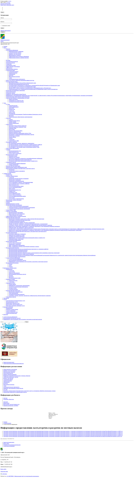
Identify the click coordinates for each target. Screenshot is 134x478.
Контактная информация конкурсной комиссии (20, 159)
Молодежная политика (14, 76)
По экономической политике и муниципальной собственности (24, 145)
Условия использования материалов (11, 444)
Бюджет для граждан (8, 378)
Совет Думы (12, 111)
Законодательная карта (11, 313)
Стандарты (11, 281)
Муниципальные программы (16, 212)
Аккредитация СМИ (14, 140)
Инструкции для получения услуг (14, 304)
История (8, 60)
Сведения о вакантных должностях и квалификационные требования (25, 158)
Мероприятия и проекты (15, 55)
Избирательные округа (14, 120)
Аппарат (8, 149)
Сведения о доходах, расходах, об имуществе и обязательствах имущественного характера (30, 225)
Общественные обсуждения (15, 215)
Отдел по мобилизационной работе (17, 196)
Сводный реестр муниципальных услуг (15, 300)
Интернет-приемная (8, 307)
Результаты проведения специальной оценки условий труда (23, 161)
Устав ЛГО (11, 108)
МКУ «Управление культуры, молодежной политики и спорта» (24, 246)
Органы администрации (12, 176)
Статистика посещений (9, 446)
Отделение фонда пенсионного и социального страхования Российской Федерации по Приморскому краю (34, 85)
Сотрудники (12, 271)
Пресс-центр (12, 188)
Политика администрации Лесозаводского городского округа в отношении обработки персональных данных (29, 390)
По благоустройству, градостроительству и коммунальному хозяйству (25, 144)
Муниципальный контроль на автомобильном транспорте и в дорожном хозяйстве (28, 249)
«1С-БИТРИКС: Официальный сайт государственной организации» (22, 476)
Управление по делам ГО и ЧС (16, 100)
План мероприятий (13, 293)
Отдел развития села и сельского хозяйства (19, 183)
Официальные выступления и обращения (19, 56)
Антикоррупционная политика (16, 101)
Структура (11, 110)
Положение (11, 169)
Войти (2, 12)
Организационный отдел (15, 150)
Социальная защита (13, 71)
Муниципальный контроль (12, 247)
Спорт (10, 77)
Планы (10, 264)
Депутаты (8, 118)
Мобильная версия (5, 40)
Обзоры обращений (13, 164)
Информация (9, 269)
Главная (5, 46)
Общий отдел (12, 191)
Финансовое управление (15, 179)
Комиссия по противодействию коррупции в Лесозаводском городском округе (27, 231)
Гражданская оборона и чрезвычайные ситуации (17, 98)
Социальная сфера (10, 70)
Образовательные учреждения (16, 239)
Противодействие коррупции (13, 166)
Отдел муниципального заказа (16, 186)
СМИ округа (9, 67)
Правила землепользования (9, 374)
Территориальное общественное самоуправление (18, 96)
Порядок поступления (14, 157)
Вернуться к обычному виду (7, 5)
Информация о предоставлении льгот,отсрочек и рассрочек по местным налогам (28, 261)
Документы (6, 298)
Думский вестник (13, 105)
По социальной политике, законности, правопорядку (21, 143)
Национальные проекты (12, 69)
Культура (11, 75)
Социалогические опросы (15, 52)
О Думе (8, 104)
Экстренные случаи (11, 65)
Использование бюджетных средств (17, 260)
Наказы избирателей (14, 123)
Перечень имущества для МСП (10, 405)
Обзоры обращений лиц (12, 312)
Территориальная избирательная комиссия (13, 363)
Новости (8, 49)
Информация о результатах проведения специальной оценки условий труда (27, 237)
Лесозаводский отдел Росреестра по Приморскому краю (22, 86)
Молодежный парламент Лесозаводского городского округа (20, 168)
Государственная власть (11, 81)
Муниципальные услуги (12, 301)
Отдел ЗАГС (12, 197)
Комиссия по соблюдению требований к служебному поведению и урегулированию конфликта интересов (34, 226)
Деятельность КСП (10, 283)
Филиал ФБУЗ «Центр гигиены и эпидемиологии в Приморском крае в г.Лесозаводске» (30, 88)
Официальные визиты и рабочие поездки (19, 57)
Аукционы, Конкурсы (8, 399)
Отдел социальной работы (15, 187)
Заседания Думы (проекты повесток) (17, 125)
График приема (12, 122)
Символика (9, 64)
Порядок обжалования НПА (15, 130)
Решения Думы (12, 128)
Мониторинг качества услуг (13, 303)
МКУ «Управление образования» (17, 245)
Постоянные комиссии (11, 142)
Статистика (11, 139)
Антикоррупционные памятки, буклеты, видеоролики (22, 222)
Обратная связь (4, 471)
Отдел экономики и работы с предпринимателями (21, 182)
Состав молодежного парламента (17, 171)
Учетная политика (13, 289)
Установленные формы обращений (17, 163)
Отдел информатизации (14, 193)
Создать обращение (10, 310)
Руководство (12, 109)
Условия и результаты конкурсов (16, 236)
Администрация (7, 173)
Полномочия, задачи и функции (13, 200)
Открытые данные (10, 93)
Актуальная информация (12, 50)
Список (11, 119)
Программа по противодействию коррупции (19, 220)
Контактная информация (15, 240)
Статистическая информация (13, 257)
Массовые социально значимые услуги (15, 305)
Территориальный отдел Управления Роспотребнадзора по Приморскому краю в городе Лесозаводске (33, 89)
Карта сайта (6, 443)
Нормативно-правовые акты (15, 291)
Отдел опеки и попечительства (16, 198)
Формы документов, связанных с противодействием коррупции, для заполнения (28, 223)
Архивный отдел (13, 192)
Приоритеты (9, 201)
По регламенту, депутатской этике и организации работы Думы (24, 147)
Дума (4, 103)
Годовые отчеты (13, 288)
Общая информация (13, 106)
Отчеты (11, 138)
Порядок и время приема (12, 309)
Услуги (5, 299)
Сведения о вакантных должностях (17, 234)
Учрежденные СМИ (11, 210)
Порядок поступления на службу (17, 235)
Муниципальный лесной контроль (17, 256)
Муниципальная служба (12, 154)
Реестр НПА (12, 129)
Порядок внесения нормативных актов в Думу (20, 133)
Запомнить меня (6, 25)
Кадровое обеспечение (11, 232)
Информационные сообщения (16, 51)
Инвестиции (6, 403)
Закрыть (3, 32)
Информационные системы (12, 203)
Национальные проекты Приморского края (16, 167)
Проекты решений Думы (15, 132)
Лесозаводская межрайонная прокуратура (19, 84)
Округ (4, 47)
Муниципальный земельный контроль (18, 251)
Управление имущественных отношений (18, 178)
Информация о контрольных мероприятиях (19, 285)
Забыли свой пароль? (6, 30)
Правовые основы (10, 279)
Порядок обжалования (14, 273)
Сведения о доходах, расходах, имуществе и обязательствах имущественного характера (30, 295)
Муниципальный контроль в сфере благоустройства (21, 254)
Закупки (11, 275)
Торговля (5, 401)
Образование (12, 74)
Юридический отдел (14, 152)
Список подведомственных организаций (18, 206)
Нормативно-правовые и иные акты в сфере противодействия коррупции (26, 218)
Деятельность (9, 124)
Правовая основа (13, 155)
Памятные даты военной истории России (16, 94)
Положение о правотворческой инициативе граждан (21, 134)
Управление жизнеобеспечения (16, 181)
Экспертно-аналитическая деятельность (18, 286)
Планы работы (12, 137)
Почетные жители (10, 62)
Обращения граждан (11, 162)
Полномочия (12, 113)
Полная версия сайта (5, 3)
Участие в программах (11, 211)
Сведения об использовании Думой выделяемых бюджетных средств (25, 114)
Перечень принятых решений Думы (17, 127)
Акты (10, 265)
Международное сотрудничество (17, 213)
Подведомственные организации (14, 205)
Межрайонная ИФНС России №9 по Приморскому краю (22, 82)
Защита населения (13, 99)
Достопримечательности (12, 61)
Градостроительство (11, 91)
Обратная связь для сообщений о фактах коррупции (21, 227)
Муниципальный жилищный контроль (18, 250)
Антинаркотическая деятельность (17, 79)
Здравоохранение (13, 72)
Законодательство (13, 280)
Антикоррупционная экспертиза (16, 221)
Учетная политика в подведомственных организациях (22, 207)
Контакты (11, 115)
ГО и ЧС (5, 389)
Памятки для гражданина (15, 54)
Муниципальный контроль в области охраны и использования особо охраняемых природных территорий (34, 252)
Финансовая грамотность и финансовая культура (15, 392)
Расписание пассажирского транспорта (15, 90)
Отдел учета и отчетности (15, 153)
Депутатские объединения (12, 148)
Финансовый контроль (11, 241)
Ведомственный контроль (12, 262)
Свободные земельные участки (10, 377)
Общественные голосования (13, 66)
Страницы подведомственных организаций (19, 208)
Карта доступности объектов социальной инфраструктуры (20, 80)
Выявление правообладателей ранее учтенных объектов (16, 375)
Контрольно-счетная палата (9, 268)
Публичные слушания (14, 135)
